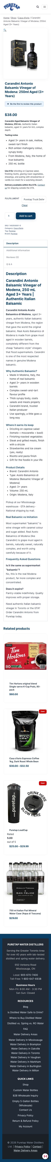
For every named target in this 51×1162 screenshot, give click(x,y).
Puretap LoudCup (18, 830)
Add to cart (25, 215)
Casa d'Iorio (18, 228)
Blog (25, 1006)
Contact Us (25, 1109)
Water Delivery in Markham (25, 1061)
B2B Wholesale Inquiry (25, 1095)
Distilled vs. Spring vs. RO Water (25, 1023)
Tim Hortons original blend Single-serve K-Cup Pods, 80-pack (24, 686)
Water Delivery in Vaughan (26, 1057)
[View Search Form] (37, 6)
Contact (37, 1146)
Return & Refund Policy (25, 1120)
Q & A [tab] (9, 264)
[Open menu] (45, 6)
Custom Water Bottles (25, 1090)
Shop (25, 1084)
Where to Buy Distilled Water (25, 1018)
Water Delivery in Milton (25, 1070)
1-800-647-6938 (31, 978)
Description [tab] (12, 243)
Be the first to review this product (24, 104)
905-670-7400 (29, 975)
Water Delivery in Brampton (25, 1044)
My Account (25, 1126)
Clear (25, 205)
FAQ (25, 1028)
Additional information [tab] (18, 250)
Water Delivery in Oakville (25, 1048)
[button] (4, 30)
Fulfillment (12, 198)
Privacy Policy (25, 1115)
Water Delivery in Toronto (25, 1053)
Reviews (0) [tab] (12, 257)
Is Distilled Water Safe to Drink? (25, 1012)
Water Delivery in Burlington (25, 1066)
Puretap (12, 231)
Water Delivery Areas (25, 1034)
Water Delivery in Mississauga (25, 1039)
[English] (46, 1156)
